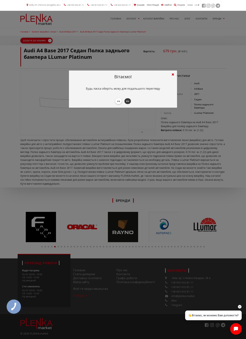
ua (118, 101)
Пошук (181, 5)
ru (127, 101)
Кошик (141, 5)
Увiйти (168, 5)
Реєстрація (153, 5)
